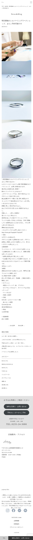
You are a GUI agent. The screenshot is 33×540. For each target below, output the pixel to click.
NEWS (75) (4, 367)
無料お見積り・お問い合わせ (16, 406)
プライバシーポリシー (16, 527)
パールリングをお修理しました (10, 351)
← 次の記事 (11, 325)
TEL (4, 538)
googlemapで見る (5, 489)
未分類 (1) (4, 388)
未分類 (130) (5, 384)
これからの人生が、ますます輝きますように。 (14, 339)
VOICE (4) (4, 371)
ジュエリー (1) (5, 374)
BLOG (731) (5, 361)
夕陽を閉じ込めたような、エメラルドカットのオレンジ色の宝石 (16, 347)
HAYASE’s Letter (16, 517)
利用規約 (16, 524)
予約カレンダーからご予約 (16, 412)
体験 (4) (4, 381)
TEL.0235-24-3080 (16, 424)
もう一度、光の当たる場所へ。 (10, 336)
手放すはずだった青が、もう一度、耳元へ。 (13, 343)
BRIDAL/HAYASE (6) (7, 364)
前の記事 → (21, 325)
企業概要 (16, 520)
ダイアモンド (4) (6, 378)
